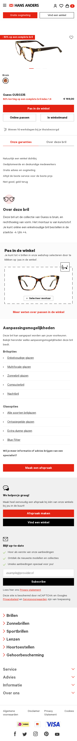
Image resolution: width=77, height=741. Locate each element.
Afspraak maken (38, 513)
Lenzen (11, 640)
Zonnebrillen (16, 624)
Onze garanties (21, 142)
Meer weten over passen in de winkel (38, 312)
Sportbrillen (15, 632)
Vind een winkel (57, 15)
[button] (55, 6)
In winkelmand (57, 118)
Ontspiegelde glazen (20, 422)
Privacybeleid (11, 599)
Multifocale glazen (19, 367)
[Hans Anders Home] (25, 5)
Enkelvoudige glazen (20, 358)
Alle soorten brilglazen (21, 413)
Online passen (19, 118)
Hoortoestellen (18, 647)
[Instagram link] (35, 734)
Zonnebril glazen (17, 376)
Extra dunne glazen (19, 431)
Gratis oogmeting (20, 15)
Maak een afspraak (38, 468)
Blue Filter (13, 440)
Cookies (69, 711)
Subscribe (38, 582)
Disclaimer (34, 711)
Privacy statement (30, 590)
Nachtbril (13, 394)
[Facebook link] (15, 734)
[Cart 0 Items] (67, 6)
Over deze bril (56, 142)
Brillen (10, 616)
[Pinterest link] (46, 734)
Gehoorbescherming (23, 655)
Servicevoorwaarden (35, 599)
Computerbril (15, 385)
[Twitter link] (24, 734)
